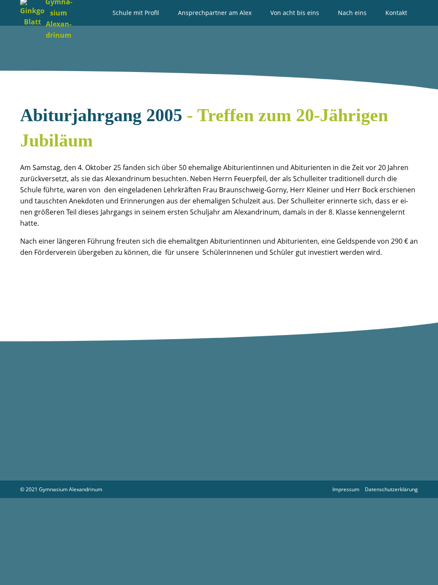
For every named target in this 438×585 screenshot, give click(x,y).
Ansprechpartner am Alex (215, 13)
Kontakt (396, 13)
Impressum (345, 489)
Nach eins (352, 13)
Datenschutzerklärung (391, 489)
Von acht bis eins (294, 13)
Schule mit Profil (135, 13)
